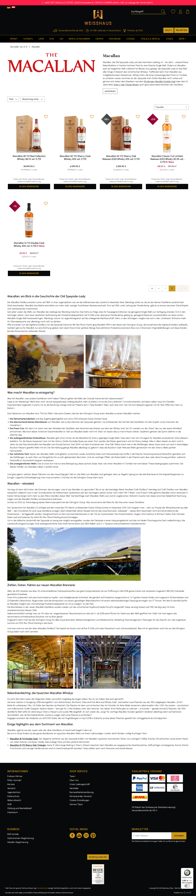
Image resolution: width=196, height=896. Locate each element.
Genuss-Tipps (76, 804)
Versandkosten (42, 888)
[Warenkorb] (187, 11)
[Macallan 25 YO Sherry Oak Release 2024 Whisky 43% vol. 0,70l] (121, 134)
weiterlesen (110, 91)
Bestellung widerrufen (98, 857)
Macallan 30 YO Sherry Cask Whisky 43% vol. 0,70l (75, 158)
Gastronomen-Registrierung (20, 838)
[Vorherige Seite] (158, 288)
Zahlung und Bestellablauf (19, 808)
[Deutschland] (8, 7)
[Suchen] (163, 11)
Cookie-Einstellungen (79, 800)
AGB (9, 804)
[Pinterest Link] (93, 835)
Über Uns (74, 780)
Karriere (11, 784)
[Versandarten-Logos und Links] (140, 794)
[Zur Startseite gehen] (98, 17)
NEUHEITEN (181, 30)
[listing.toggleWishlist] (46, 117)
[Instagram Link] (86, 835)
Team (72, 776)
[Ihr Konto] (180, 11)
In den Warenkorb (29, 186)
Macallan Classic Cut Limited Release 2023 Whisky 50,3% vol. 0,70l (167, 159)
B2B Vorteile (13, 834)
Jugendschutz (13, 792)
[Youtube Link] (79, 835)
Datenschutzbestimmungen (146, 841)
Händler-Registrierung (17, 842)
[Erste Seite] (152, 288)
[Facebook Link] (72, 835)
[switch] (187, 885)
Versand (11, 788)
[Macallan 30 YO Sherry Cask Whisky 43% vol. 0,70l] (75, 134)
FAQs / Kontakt (14, 780)
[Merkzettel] (173, 11)
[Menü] (191, 869)
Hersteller (74, 788)
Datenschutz (13, 796)
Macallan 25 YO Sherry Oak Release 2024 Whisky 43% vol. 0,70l (121, 158)
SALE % (168, 30)
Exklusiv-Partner (15, 776)
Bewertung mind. (30, 99)
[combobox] (145, 11)
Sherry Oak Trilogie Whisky (126, 84)
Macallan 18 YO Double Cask (24, 738)
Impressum (12, 812)
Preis (11, 99)
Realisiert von (178, 893)
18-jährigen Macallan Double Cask (160, 81)
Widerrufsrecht (14, 800)
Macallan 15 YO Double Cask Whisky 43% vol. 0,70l (29, 244)
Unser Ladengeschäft (80, 784)
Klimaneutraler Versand (81, 796)
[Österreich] (13, 7)
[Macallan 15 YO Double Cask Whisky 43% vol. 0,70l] (29, 220)
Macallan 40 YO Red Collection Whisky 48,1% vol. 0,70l (29, 158)
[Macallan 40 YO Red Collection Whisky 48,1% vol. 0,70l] (29, 134)
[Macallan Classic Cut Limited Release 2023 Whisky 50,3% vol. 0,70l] (167, 134)
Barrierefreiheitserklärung (81, 792)
